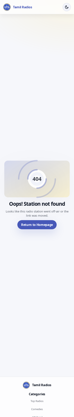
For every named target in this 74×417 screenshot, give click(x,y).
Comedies (37, 409)
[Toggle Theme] (67, 7)
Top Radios (37, 401)
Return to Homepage (37, 225)
